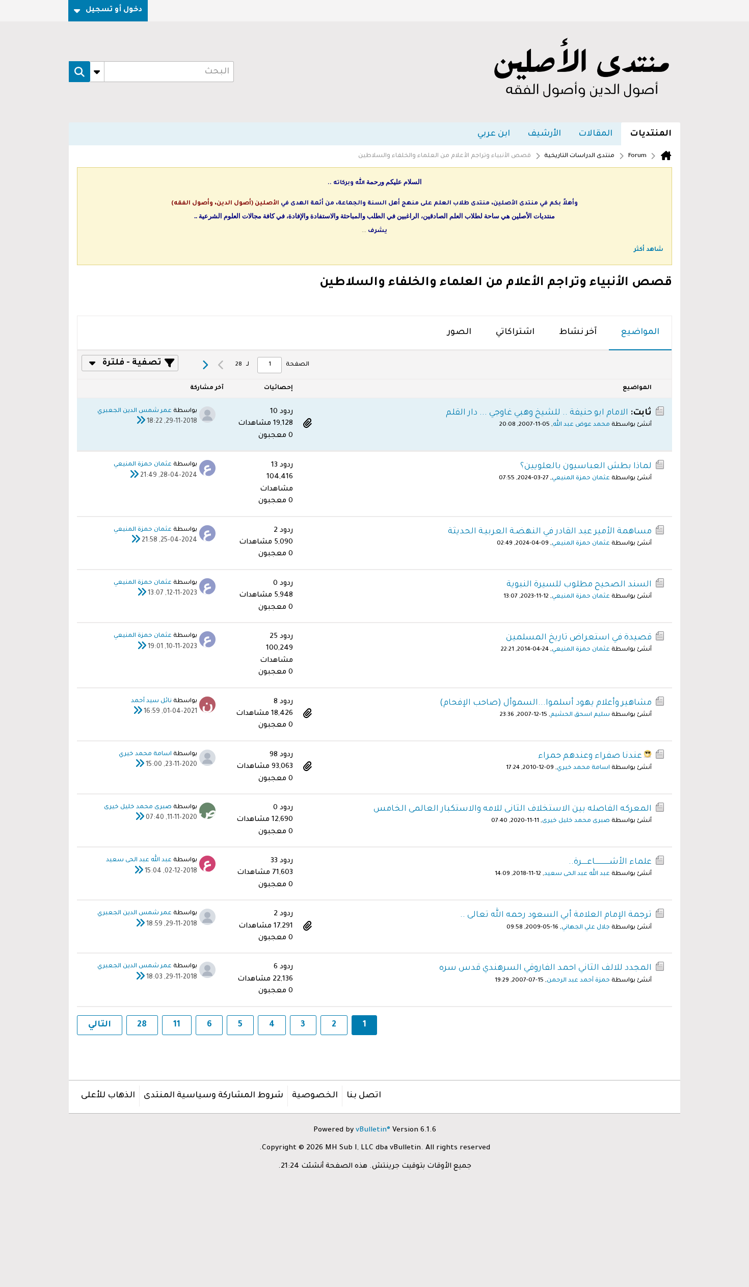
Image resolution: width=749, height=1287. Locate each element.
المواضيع (640, 332)
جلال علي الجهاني (585, 927)
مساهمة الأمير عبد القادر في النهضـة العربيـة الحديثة (550, 531)
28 (142, 1024)
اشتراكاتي (515, 332)
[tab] (640, 333)
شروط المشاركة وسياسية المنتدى (213, 1095)
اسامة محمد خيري (583, 768)
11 (176, 1024)
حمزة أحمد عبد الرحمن (578, 980)
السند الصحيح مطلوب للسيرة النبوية (579, 584)
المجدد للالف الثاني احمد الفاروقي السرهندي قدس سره (545, 968)
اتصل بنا (363, 1095)
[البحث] (79, 72)
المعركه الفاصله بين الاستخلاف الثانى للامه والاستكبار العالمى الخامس (512, 809)
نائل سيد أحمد (151, 701)
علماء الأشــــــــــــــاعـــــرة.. (610, 862)
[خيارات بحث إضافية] (97, 72)
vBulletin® (373, 1130)
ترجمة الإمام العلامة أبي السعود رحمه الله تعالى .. (556, 915)
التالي (99, 1024)
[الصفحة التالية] (205, 365)
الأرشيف (544, 134)
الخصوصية (315, 1095)
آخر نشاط (578, 332)
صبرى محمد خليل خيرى (576, 821)
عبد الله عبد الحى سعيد (577, 874)
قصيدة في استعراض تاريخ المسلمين (579, 637)
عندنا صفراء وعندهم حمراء (590, 756)
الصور (459, 332)
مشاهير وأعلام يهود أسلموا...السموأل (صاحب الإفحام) (546, 703)
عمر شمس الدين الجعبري (134, 411)
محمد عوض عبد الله (581, 425)
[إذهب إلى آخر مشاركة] (141, 422)
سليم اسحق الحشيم (580, 715)
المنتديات (651, 134)
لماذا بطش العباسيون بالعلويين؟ (586, 466)
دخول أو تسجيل (114, 10)
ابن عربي (493, 134)
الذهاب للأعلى (108, 1095)
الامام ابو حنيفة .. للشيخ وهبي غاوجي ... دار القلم (537, 413)
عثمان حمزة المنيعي (581, 478)
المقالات (595, 134)
